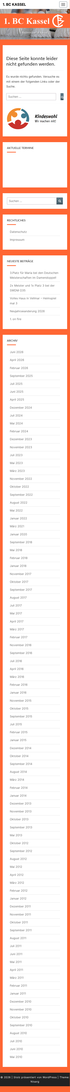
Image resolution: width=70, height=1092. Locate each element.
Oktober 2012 (19, 843)
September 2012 (21, 851)
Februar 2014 (19, 787)
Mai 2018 (16, 550)
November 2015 (21, 700)
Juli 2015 (16, 724)
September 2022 (21, 494)
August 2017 (18, 597)
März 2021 (17, 526)
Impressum (17, 239)
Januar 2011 (18, 993)
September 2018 (21, 542)
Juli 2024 (16, 415)
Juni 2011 (16, 954)
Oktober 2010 (19, 1017)
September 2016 (21, 653)
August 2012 (18, 859)
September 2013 (21, 827)
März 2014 (17, 779)
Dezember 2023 (21, 439)
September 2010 (21, 1025)
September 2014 (21, 764)
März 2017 (17, 629)
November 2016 (21, 645)
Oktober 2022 (19, 486)
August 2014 (18, 772)
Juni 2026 (16, 352)
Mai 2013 (16, 835)
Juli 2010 (16, 1041)
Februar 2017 (18, 637)
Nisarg (35, 1081)
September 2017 (21, 589)
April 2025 (17, 399)
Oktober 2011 (19, 922)
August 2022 (18, 502)
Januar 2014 (18, 795)
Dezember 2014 (20, 748)
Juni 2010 (16, 1049)
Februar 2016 (19, 684)
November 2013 (21, 811)
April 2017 (16, 621)
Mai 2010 (16, 1057)
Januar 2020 (18, 534)
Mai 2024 (16, 423)
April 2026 (17, 360)
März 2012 (17, 882)
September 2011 (21, 930)
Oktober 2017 (19, 582)
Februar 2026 (19, 368)
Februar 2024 (19, 431)
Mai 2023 (16, 463)
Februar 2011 (18, 985)
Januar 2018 (18, 566)
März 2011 (17, 977)
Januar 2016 (18, 692)
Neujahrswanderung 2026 (27, 311)
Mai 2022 (16, 510)
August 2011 (18, 938)
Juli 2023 (16, 455)
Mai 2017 (16, 613)
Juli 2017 (16, 605)
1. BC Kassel (14, 4)
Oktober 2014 (19, 756)
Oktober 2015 (19, 708)
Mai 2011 (16, 962)
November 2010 (21, 1009)
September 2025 (21, 376)
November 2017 (20, 574)
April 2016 (17, 669)
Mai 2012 (16, 867)
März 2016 (17, 677)
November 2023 (21, 447)
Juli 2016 (16, 661)
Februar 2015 (19, 732)
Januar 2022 (18, 518)
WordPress (50, 1077)
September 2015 (21, 716)
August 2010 (18, 1033)
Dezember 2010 (20, 1001)
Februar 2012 (19, 890)
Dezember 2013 (20, 803)
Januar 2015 (18, 740)
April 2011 (16, 970)
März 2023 (17, 471)
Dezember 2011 (20, 906)
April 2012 (17, 875)
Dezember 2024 (21, 407)
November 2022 (21, 478)
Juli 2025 (16, 384)
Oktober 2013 (19, 819)
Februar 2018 (19, 558)
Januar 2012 (18, 898)
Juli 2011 (15, 946)
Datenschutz (18, 232)
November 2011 (20, 914)
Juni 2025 (16, 391)
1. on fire (15, 319)
